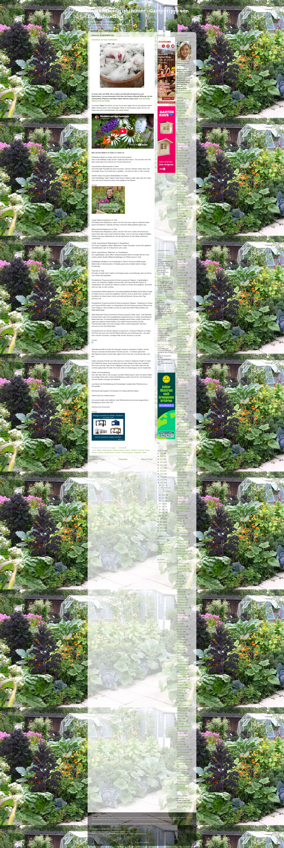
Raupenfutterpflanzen (184, 559)
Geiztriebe (180, 339)
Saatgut (179, 584)
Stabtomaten (181, 626)
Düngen (179, 234)
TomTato (180, 650)
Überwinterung (182, 784)
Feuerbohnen (181, 264)
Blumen (179, 189)
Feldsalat (180, 259)
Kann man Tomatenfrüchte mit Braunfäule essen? (164, 255)
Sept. (164, 495)
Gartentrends (181, 334)
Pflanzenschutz (182, 543)
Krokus (179, 469)
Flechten (180, 267)
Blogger (146, 842)
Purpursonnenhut (183, 554)
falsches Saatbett (183, 749)
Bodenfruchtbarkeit (183, 208)
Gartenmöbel (181, 320)
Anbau (179, 103)
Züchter (179, 741)
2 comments (122, 448)
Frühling (179, 288)
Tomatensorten (182, 679)
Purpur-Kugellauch (183, 551)
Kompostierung (182, 455)
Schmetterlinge (182, 594)
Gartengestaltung (183, 307)
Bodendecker (181, 205)
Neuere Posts (98, 459)
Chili (178, 224)
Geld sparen (181, 342)
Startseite (122, 459)
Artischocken (181, 118)
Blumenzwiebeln (118, 450)
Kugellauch (180, 475)
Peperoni (180, 523)
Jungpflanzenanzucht (184, 422)
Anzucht (179, 113)
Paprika (179, 521)
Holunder (180, 409)
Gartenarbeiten (182, 299)
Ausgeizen (180, 129)
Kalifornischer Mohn (184, 427)
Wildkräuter (181, 716)
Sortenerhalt (181, 621)
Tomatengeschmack (184, 670)
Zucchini (180, 739)
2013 (162, 525)
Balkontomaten (182, 145)
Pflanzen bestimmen (184, 529)
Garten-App (181, 296)
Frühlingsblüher (182, 291)
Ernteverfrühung (182, 257)
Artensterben (181, 116)
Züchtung (180, 744)
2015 (162, 519)
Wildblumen (181, 713)
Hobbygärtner (181, 404)
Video (144, 452)
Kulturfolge (180, 477)
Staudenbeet (108, 452)
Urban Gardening (183, 705)
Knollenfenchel (182, 447)
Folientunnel (181, 272)
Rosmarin (180, 578)
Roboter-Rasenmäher (184, 571)
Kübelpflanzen (182, 483)
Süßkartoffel (181, 639)
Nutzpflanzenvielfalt (183, 511)
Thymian (180, 647)
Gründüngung (181, 375)
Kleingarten (181, 436)
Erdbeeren (180, 251)
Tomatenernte (182, 667)
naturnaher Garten (183, 759)
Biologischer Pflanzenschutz (182, 178)
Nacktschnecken (182, 504)
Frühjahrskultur (182, 286)
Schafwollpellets (182, 589)
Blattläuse (180, 184)
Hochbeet (180, 406)
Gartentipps (162, 539)
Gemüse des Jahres (184, 347)
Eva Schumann (183, 807)
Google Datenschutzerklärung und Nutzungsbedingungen (125, 833)
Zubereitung (181, 736)
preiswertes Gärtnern (184, 765)
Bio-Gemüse (181, 171)
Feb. (163, 512)
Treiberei (180, 690)
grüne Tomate (182, 752)
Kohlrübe (180, 452)
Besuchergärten (182, 158)
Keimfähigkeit (181, 434)
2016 (162, 482)
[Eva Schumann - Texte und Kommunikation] (184, 42)
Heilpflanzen (181, 393)
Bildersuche (181, 169)
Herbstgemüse (182, 401)
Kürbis (179, 488)
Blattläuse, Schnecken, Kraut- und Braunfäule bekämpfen (164, 547)
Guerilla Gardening (183, 378)
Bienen (179, 166)
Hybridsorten (181, 420)
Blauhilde (180, 187)
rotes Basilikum (182, 769)
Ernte (178, 254)
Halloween (180, 388)
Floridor (179, 270)
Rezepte (180, 566)
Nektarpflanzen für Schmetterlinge (183, 507)
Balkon (99, 450)
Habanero (180, 385)
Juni (163, 501)
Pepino (179, 526)
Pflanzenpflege (182, 540)
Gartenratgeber (182, 326)
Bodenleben (181, 210)
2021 (162, 468)
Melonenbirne (181, 496)
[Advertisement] (166, 209)
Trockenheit (181, 693)
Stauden (101, 452)
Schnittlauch (181, 600)
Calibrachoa (181, 218)
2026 (162, 453)
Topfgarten (138, 452)
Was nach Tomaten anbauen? (164, 345)
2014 (162, 522)
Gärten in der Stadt (183, 381)
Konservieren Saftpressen (181, 459)
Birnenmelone (181, 181)
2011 (162, 531)
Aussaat (179, 132)
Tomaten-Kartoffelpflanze (182, 661)
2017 (162, 480)
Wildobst (180, 718)
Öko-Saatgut (181, 781)
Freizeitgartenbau (183, 278)
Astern (179, 124)
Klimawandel (181, 442)
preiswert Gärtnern (183, 762)
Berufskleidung (182, 153)
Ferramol (180, 262)
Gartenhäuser (181, 310)
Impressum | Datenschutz (120, 831)
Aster (178, 121)
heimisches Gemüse (184, 755)
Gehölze (134, 450)
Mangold (180, 493)
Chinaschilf (180, 226)
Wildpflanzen (181, 721)
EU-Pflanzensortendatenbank (184, 241)
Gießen (179, 367)
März (164, 509)
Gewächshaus (182, 365)
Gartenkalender (163, 542)
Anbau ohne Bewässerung (181, 107)
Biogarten (180, 174)
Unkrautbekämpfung (184, 701)
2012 (162, 528)
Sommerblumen (182, 616)
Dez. (163, 485)
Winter (179, 724)
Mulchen (180, 501)
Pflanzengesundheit (184, 536)
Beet (178, 148)
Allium (179, 101)
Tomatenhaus (181, 674)
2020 (162, 471)
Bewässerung (181, 161)
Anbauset (180, 110)
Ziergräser (180, 733)
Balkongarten (107, 450)
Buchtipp (180, 216)
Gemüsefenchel (182, 354)
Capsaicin (180, 221)
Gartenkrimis (181, 318)
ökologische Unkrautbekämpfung (184, 788)
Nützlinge (180, 515)
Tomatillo (180, 682)
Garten (127, 450)
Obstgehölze (181, 518)
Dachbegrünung (182, 229)
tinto (186, 798)
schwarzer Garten (183, 779)
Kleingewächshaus (183, 439)
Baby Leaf (180, 134)
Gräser (147, 450)
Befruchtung (181, 150)
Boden (179, 202)
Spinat (179, 624)
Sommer (180, 613)
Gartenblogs (162, 562)
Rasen (179, 556)
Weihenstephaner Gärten (148, 824)
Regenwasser (181, 563)
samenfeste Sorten (183, 776)
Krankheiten (181, 462)
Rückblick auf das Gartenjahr (104, 40)
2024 (162, 459)
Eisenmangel (181, 246)
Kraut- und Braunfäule (184, 465)
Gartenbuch (181, 304)
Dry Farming (181, 232)
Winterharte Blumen (184, 726)
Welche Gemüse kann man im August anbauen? (165, 298)
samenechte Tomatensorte (181, 772)
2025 (162, 456)
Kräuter (94, 452)
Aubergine (180, 126)
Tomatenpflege (182, 677)
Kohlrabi (179, 450)
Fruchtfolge (181, 283)
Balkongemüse (182, 142)
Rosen (179, 576)
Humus (179, 417)
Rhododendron (182, 569)
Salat (178, 586)
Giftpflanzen (181, 370)
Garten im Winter (183, 294)
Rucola (179, 581)
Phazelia (180, 546)
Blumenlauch (181, 195)
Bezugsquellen (182, 163)
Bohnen (179, 213)
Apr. (163, 506)
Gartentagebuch (182, 328)
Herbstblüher (181, 398)
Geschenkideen (182, 359)
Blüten (179, 200)
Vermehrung (181, 708)
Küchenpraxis (181, 485)
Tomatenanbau (182, 664)
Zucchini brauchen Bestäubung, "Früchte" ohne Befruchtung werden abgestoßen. (165, 322)
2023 (162, 462)
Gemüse (141, 450)
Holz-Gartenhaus (183, 412)
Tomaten (180, 653)
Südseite (180, 637)
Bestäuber (180, 156)
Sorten (179, 618)
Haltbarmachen (182, 390)
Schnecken (180, 597)
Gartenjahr (180, 312)
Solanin (179, 610)
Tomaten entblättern (184, 655)
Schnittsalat (181, 602)
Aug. (163, 498)
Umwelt (179, 698)
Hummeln (180, 414)
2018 (162, 477)
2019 (162, 474)
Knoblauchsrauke (183, 444)
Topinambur (181, 687)
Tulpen (179, 695)
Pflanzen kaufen (182, 533)
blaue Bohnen (181, 747)
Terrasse (117, 452)
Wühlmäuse (181, 731)
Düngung (180, 237)
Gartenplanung (182, 323)
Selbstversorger (182, 608)
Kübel (179, 480)
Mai (163, 504)
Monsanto (180, 498)
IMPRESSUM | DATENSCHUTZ (102, 27)
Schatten (180, 592)
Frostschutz (181, 280)
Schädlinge (180, 605)
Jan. (163, 515)
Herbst (179, 396)
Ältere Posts (147, 459)
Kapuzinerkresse (182, 431)
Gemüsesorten (182, 357)
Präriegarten (181, 548)
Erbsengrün (181, 249)
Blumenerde (181, 192)
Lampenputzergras (183, 490)
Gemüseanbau (182, 351)
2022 (162, 465)
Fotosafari (180, 275)
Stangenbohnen (182, 629)
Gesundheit (181, 362)
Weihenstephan (182, 710)
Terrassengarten (127, 452)
